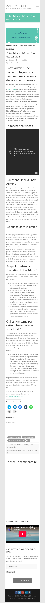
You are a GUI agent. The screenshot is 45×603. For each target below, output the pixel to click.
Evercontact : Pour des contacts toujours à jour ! (22, 452)
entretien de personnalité (16, 440)
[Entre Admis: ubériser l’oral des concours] (22, 35)
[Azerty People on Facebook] (16, 592)
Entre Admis (12, 89)
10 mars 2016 (22, 60)
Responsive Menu (37, 6)
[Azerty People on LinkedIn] (26, 592)
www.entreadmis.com (16, 396)
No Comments (13, 63)
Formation (30, 46)
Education (22, 46)
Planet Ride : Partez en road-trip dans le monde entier (20, 446)
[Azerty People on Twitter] (19, 592)
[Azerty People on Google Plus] (22, 592)
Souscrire (10, 572)
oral (28, 440)
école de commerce (29, 437)
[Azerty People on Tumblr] (29, 592)
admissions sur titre (14, 437)
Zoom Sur (10, 49)
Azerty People (17, 6)
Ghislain (11, 60)
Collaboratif (11, 46)
